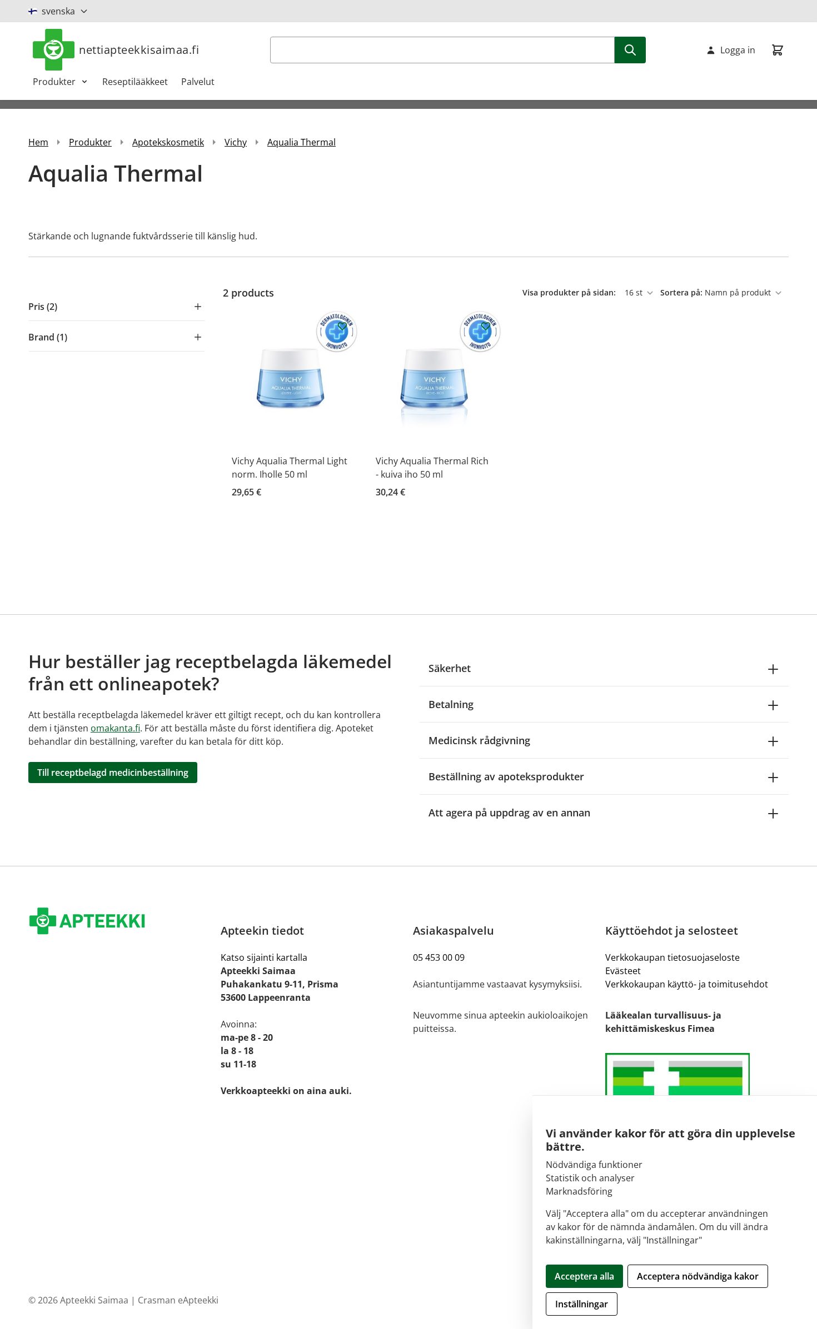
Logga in (737, 50)
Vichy (236, 142)
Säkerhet (450, 668)
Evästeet (623, 971)
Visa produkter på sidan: (570, 292)
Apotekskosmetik (168, 142)
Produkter (54, 82)
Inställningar (581, 1304)
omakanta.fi (115, 728)
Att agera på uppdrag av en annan (509, 812)
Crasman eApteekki (178, 1300)
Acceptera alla (584, 1276)
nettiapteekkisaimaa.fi (139, 49)
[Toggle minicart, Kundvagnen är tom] (777, 50)
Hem (38, 142)
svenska (58, 11)
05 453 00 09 (439, 957)
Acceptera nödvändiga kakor (698, 1276)
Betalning (451, 704)
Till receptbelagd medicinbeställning (112, 772)
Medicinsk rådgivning (479, 740)
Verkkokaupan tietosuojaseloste (672, 957)
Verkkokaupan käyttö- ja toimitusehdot (686, 984)
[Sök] (630, 50)
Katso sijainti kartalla (264, 957)
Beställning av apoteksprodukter (506, 776)
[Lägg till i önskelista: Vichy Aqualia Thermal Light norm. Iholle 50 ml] (342, 326)
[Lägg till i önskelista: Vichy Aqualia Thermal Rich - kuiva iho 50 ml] (486, 326)
